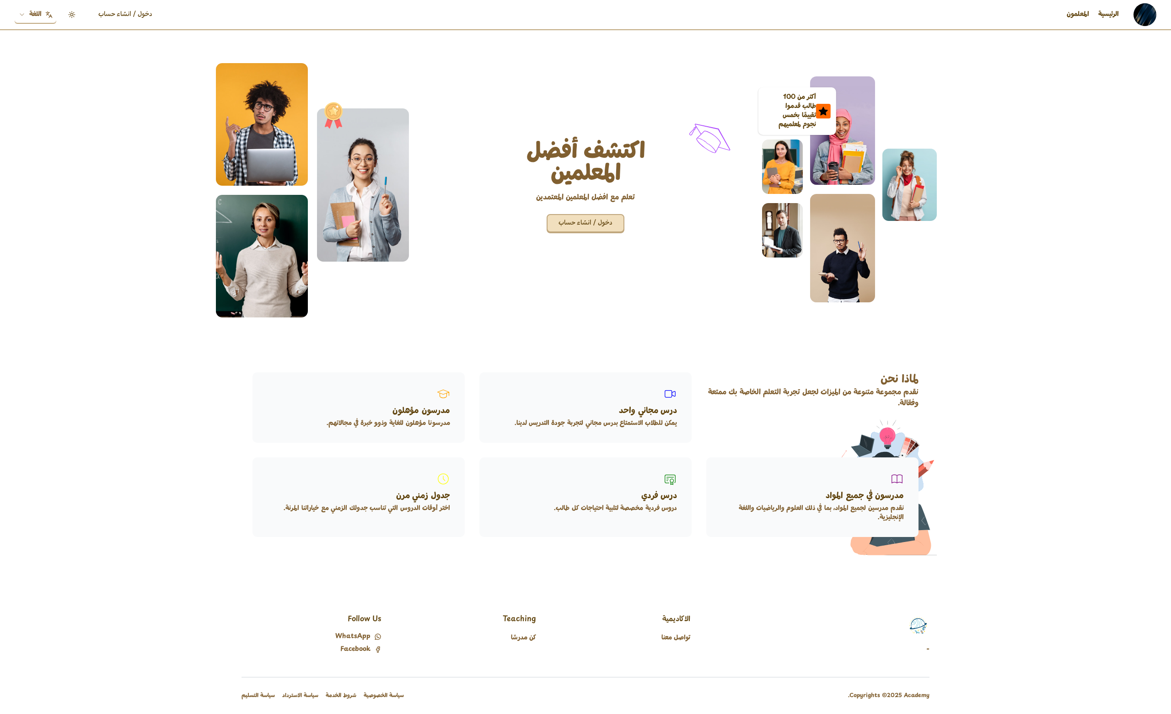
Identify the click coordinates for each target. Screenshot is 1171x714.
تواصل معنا (675, 638)
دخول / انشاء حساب (125, 14)
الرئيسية (1108, 14)
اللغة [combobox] (35, 14)
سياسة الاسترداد (300, 695)
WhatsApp (353, 636)
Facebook (355, 649)
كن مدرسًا (523, 638)
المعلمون (1078, 14)
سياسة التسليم (258, 695)
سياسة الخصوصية (384, 695)
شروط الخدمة (341, 695)
